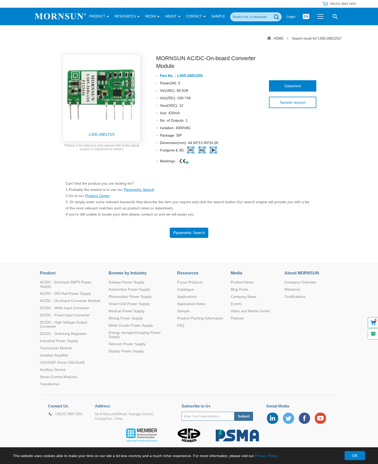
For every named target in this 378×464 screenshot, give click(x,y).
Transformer (50, 384)
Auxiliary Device (53, 370)
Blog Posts (239, 289)
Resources (188, 273)
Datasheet (292, 86)
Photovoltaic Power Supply (130, 297)
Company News (243, 297)
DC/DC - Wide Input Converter (64, 308)
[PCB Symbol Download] (202, 151)
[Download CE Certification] (182, 161)
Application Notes (191, 304)
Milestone (292, 289)
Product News (242, 282)
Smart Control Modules (58, 377)
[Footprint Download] (213, 151)
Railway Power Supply (127, 282)
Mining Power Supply (126, 318)
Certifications (294, 297)
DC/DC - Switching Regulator (63, 334)
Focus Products (190, 282)
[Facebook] (304, 418)
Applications (187, 297)
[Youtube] (320, 418)
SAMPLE (218, 16)
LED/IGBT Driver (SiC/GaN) (62, 362)
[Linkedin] (272, 418)
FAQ (180, 325)
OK (355, 455)
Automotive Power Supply (129, 289)
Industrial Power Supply (59, 341)
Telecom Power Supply (127, 344)
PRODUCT (97, 16)
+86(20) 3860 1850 (68, 414)
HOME (279, 38)
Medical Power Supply (127, 311)
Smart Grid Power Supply (129, 304)
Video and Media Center (250, 311)
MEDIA (151, 16)
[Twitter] (288, 418)
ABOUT (171, 16)
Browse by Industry (128, 273)
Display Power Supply (126, 351)
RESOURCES (126, 16)
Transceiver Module (56, 348)
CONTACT (194, 16)
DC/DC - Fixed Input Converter (65, 315)
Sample (183, 311)
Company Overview (300, 282)
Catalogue (185, 289)
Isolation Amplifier (54, 355)
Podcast (237, 318)
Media (236, 273)
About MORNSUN (301, 273)
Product (48, 273)
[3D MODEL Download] (191, 151)
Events (236, 304)
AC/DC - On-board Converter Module (70, 301)
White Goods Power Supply (131, 325)
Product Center (97, 196)
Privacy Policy (266, 456)
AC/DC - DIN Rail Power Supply (65, 293)
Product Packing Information (200, 318)
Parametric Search (139, 190)
